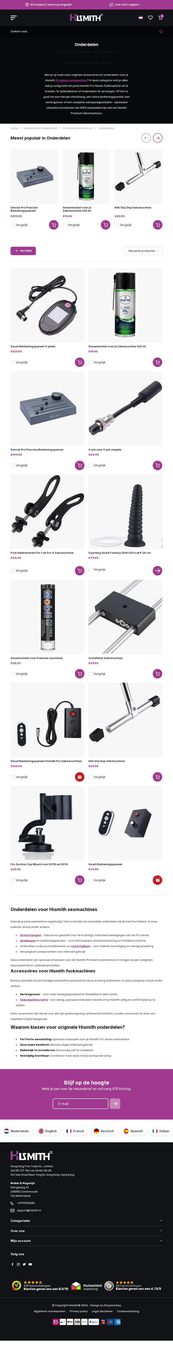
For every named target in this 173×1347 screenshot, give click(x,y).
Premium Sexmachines (78, 128)
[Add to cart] (53, 225)
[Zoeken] (160, 31)
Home (14, 128)
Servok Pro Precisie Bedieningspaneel (24, 209)
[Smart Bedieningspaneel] (125, 823)
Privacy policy (79, 1311)
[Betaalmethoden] (56, 1322)
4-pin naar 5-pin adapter (105, 449)
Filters (26, 250)
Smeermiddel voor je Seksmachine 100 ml (77, 209)
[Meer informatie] (157, 570)
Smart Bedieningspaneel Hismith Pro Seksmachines (46, 761)
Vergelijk (22, 225)
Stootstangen (30, 935)
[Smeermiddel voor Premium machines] (47, 617)
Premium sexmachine (71, 80)
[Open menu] (13, 17)
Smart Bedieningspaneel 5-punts (33, 346)
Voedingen (28, 940)
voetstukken (80, 946)
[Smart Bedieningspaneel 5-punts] (47, 305)
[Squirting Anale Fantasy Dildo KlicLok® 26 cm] (125, 511)
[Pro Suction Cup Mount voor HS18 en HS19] (47, 823)
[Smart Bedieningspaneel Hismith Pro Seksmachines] (47, 720)
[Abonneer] (115, 1103)
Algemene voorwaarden (49, 1311)
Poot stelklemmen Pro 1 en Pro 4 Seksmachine (42, 552)
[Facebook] (12, 1264)
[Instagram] (18, 1264)
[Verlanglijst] (150, 18)
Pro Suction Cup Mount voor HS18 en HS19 (39, 864)
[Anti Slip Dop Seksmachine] (138, 176)
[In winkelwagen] (79, 362)
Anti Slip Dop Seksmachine (133, 207)
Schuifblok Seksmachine (105, 658)
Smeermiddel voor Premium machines (37, 658)
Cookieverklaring (128, 1311)
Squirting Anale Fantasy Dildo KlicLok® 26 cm (119, 552)
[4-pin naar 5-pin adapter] (125, 408)
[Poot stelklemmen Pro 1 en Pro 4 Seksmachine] (47, 511)
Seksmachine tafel (34, 999)
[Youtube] (30, 1264)
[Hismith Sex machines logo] (86, 20)
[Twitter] (24, 1264)
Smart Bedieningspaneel (105, 864)
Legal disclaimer (102, 1311)
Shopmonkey (112, 1305)
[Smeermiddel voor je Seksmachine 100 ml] (87, 176)
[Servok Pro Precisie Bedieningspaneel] (34, 176)
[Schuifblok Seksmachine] (125, 617)
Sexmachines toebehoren (40, 128)
